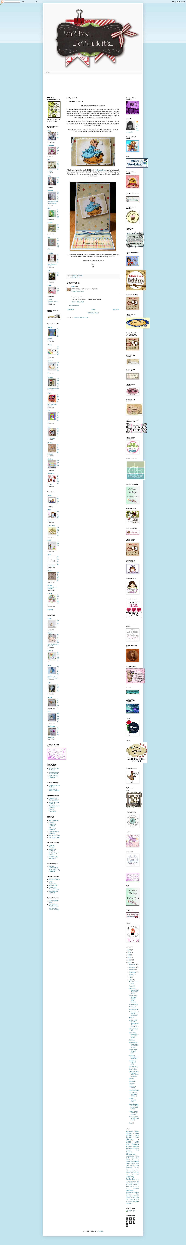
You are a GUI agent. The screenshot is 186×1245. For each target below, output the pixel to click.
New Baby (132, 1185)
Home (48, 72)
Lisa (49, 427)
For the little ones (58, 227)
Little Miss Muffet (134, 1090)
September (132, 972)
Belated (137, 1131)
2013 (129, 955)
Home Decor (135, 1169)
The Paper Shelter (54, 837)
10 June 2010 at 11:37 (77, 302)
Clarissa (50, 459)
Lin (49, 237)
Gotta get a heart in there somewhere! (134, 1013)
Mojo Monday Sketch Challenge (54, 789)
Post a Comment (74, 305)
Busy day (131, 1084)
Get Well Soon (135, 1163)
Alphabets (132, 1040)
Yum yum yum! (133, 1004)
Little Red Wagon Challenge (54, 832)
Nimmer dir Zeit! (58, 464)
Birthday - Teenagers (132, 1146)
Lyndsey (50, 651)
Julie (49, 271)
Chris (49, 618)
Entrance (131, 1079)
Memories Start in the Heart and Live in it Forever (133, 1045)
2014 (129, 952)
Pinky (49, 510)
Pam (49, 540)
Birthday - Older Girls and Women (132, 1141)
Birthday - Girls (75, 277)
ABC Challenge (53, 820)
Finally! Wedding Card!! (132, 1100)
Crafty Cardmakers (132, 1158)
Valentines (136, 1201)
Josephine (51, 145)
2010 (129, 962)
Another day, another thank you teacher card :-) (134, 991)
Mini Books (129, 1183)
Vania (49, 285)
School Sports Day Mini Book (133, 1051)
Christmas (130, 1154)
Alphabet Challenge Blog (53, 866)
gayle (73, 286)
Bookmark (136, 1148)
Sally (49, 176)
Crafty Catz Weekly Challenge (54, 870)
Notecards (136, 1188)
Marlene (50, 190)
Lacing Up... (132, 1081)
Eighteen (57, 274)
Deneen (50, 377)
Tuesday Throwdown (52, 810)
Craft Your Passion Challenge (54, 786)
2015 (129, 950)
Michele (50, 633)
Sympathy (128, 1196)
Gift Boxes (129, 1165)
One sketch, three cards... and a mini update (133, 1035)
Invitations (128, 1170)
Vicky (49, 393)
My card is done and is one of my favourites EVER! (133, 1106)
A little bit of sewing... (132, 1087)
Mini (138, 1181)
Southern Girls (132, 1194)
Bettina (50, 443)
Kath (49, 665)
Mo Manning (100, 170)
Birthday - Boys (132, 1133)
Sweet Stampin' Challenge (53, 891)
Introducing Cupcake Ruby (132, 1062)
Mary (49, 131)
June (131, 980)
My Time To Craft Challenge (54, 803)
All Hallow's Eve (58, 688)
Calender (128, 1150)
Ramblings (129, 1190)
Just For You (135, 1172)
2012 (129, 957)
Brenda (50, 327)
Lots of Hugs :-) (133, 1066)
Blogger (101, 1231)
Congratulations (130, 1156)
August (131, 975)
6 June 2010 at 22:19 (77, 291)
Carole (50, 222)
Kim (49, 208)
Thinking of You (130, 1197)
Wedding (128, 1203)
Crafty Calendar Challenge (53, 776)
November (132, 967)
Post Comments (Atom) (81, 317)
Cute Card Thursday (52, 846)
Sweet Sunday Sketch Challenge (54, 908)
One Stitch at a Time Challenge (53, 905)
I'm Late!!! (132, 986)
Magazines (133, 1181)
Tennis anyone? (133, 1009)
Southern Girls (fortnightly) (53, 857)
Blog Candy (129, 1148)
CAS (137, 1150)
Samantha (51, 473)
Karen (50, 585)
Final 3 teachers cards (133, 982)
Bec (49, 160)
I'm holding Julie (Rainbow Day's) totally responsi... (134, 1074)
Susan (50, 697)
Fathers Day (129, 1161)
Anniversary (129, 1131)
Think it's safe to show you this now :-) (134, 1118)
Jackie (50, 300)
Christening (129, 1151)
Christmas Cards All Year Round (54, 772)
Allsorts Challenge (54, 879)
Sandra (50, 571)
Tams (49, 712)
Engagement (135, 1159)
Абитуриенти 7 (58, 290)
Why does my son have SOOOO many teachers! (133, 999)
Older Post (116, 309)
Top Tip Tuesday (132, 1198)
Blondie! (131, 1017)
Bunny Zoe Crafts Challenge (54, 769)
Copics (137, 1156)
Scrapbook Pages (132, 1192)
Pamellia (50, 253)
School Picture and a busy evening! (133, 1112)
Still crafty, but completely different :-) (133, 1094)
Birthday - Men (132, 1137)
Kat (49, 411)
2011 (129, 960)
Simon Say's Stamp (54, 835)
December (132, 965)
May (130, 1123)
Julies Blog (51, 526)
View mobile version (93, 313)
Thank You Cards (58, 150)
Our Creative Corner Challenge (54, 888)
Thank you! (132, 1007)
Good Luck (136, 1165)
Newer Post (70, 309)
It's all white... (133, 1069)
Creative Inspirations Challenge (52, 824)
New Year (132, 1186)
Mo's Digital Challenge (52, 850)
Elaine (50, 345)
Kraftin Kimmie (53, 885)
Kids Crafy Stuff (132, 1174)
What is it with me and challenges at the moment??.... (134, 1023)
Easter (128, 1159)
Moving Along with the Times (54, 853)
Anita (49, 495)
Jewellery (134, 1170)
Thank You (135, 1196)
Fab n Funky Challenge (52, 828)
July (130, 977)
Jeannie (50, 609)
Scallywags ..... (52, 726)
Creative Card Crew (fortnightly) (54, 799)
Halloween (129, 1167)
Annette (50, 361)
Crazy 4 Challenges (52, 882)
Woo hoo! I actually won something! (133, 1057)
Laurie (50, 593)
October (131, 969)
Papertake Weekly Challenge (54, 806)
